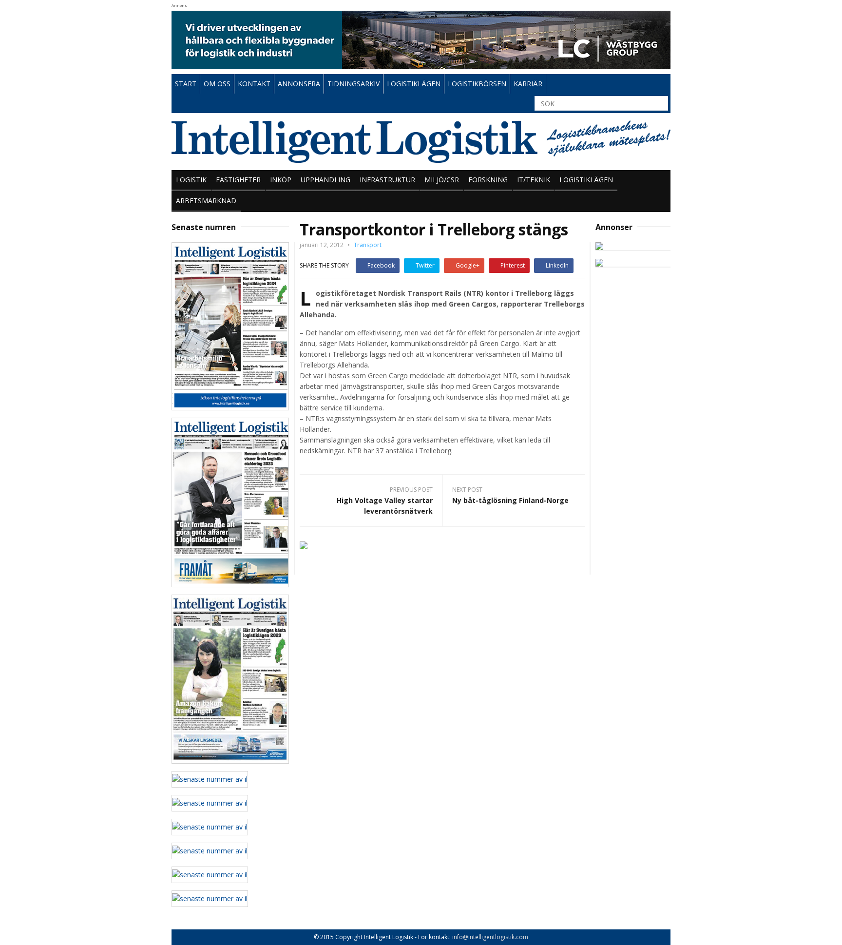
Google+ (467, 265)
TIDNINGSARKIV (353, 83)
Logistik (191, 179)
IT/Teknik (533, 179)
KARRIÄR (528, 83)
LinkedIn (557, 265)
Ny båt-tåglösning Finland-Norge (510, 500)
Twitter (425, 265)
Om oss (217, 83)
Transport (368, 245)
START (185, 83)
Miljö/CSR (441, 179)
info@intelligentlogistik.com (490, 937)
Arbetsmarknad (206, 200)
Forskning (488, 179)
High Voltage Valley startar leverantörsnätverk (385, 506)
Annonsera (299, 83)
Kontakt (254, 83)
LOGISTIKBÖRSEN (477, 83)
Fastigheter (238, 179)
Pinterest (512, 265)
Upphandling (325, 179)
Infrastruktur (387, 179)
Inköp (280, 179)
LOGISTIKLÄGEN (413, 83)
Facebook (381, 265)
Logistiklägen (586, 179)
